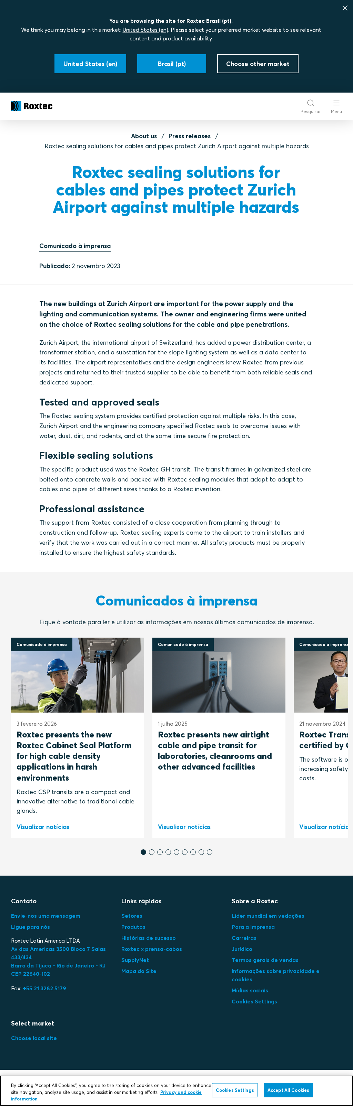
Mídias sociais (250, 990)
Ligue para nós (30, 926)
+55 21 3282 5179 (44, 988)
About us (144, 136)
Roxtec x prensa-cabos (151, 948)
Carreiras (244, 937)
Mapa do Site (139, 970)
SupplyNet (135, 959)
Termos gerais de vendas (265, 959)
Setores (131, 915)
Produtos (133, 926)
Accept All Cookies (288, 1090)
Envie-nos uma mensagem (45, 915)
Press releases (190, 136)
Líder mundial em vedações (268, 915)
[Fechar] (345, 8)
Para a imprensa (253, 926)
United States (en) (145, 29)
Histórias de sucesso (148, 937)
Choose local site (34, 1038)
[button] (143, 852)
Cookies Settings (254, 1001)
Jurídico (242, 948)
